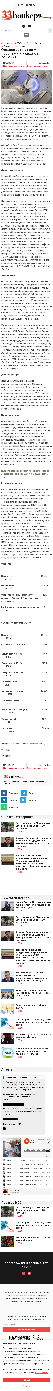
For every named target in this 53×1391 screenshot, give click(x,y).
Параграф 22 (11, 1203)
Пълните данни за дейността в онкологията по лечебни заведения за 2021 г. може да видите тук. (25, 474)
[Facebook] (24, 26)
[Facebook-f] (23, 1273)
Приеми (26, 1380)
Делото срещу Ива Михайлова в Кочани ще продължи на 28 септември (32, 826)
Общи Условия (41, 1373)
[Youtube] (29, 26)
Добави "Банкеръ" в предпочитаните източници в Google (26, 782)
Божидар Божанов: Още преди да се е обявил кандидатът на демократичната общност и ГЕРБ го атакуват (33, 842)
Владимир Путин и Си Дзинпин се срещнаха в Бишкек (33, 1035)
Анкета (7, 1069)
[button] (26, 35)
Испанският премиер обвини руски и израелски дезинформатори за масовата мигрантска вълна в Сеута (31, 976)
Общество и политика (14, 46)
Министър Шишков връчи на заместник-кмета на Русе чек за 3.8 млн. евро (32, 993)
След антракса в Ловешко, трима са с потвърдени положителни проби (33, 1022)
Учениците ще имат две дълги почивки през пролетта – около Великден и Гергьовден (32, 1051)
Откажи (26, 1386)
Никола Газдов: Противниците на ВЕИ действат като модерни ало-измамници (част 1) (33, 905)
